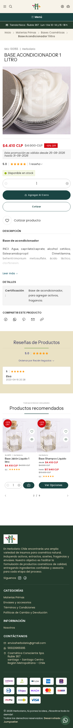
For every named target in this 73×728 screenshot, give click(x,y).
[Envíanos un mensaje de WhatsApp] (65, 720)
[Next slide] (66, 495)
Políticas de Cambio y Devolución (25, 612)
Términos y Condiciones (19, 607)
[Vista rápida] (32, 439)
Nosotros (9, 628)
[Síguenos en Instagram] (20, 578)
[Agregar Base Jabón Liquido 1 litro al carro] (28, 485)
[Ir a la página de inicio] (36, 6)
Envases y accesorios (17, 602)
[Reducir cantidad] (6, 183)
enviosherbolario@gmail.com (27, 643)
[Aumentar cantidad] (67, 183)
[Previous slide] (7, 495)
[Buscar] (10, 7)
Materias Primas (26, 32)
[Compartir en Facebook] (6, 319)
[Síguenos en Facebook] (25, 578)
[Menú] (4, 7)
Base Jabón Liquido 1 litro (17, 460)
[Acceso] (62, 7)
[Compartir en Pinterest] (24, 319)
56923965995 (16, 648)
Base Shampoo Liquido (52, 458)
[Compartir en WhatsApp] (15, 319)
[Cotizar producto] (32, 431)
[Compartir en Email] (33, 319)
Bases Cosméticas (53, 32)
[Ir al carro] (68, 7)
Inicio (8, 32)
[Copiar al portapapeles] (42, 319)
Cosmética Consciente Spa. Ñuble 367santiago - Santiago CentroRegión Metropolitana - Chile (26, 658)
